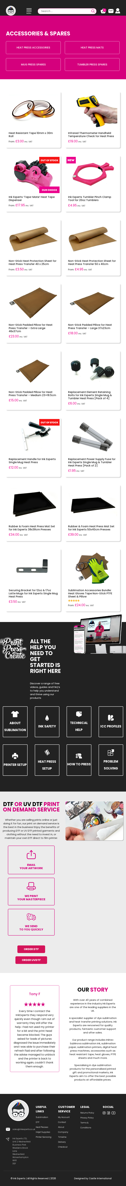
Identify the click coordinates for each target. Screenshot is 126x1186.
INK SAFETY (47, 726)
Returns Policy (87, 1112)
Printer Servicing (43, 1137)
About (61, 1127)
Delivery (62, 1142)
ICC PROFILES (110, 726)
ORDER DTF (31, 949)
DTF (37, 1122)
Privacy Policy (87, 1117)
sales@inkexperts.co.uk (23, 1129)
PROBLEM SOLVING (111, 765)
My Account (64, 1117)
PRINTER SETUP (15, 765)
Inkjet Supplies (43, 1132)
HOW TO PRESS (79, 764)
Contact (62, 1122)
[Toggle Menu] (29, 10)
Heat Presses (42, 1127)
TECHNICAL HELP (79, 726)
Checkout (62, 1146)
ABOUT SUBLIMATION (15, 726)
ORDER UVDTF (31, 960)
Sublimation (42, 1117)
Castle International (100, 1178)
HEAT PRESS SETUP (47, 765)
